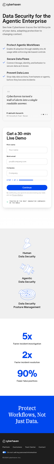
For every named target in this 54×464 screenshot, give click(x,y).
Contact (42, 447)
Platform (6, 447)
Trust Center (30, 447)
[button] (41, 114)
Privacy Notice (17, 195)
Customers (17, 447)
